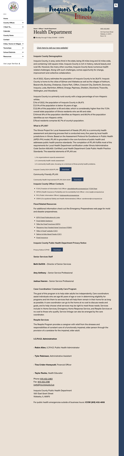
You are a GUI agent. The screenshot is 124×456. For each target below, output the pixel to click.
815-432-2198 (44, 381)
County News (8, 35)
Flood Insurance (42, 237)
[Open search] (116, 5)
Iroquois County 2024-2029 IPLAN (46, 169)
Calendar (6, 31)
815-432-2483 (46, 378)
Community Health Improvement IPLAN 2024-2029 (52, 179)
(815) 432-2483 (104, 28)
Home (5, 18)
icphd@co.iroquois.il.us (44, 384)
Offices (41, 28)
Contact (6, 39)
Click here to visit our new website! (52, 47)
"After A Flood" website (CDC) (47, 231)
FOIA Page (93, 188)
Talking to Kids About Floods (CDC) (49, 234)
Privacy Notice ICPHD (42, 249)
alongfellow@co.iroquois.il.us (77, 188)
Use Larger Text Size (10, 63)
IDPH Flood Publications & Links (48, 217)
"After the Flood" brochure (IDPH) (48, 224)
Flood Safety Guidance (44, 220)
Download (65, 169)
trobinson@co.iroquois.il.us (69, 195)
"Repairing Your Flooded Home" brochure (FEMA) (54, 227)
